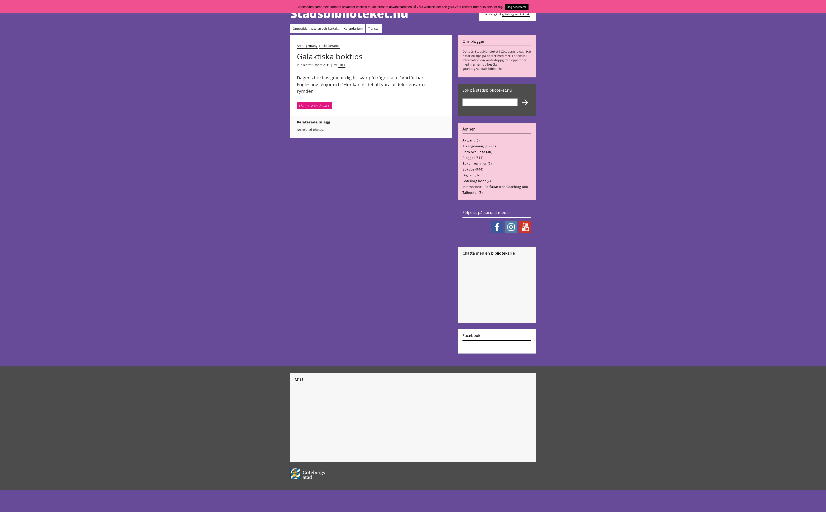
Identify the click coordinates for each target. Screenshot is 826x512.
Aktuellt (468, 140)
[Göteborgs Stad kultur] (318, 474)
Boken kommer (474, 163)
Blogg (466, 157)
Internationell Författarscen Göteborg (491, 187)
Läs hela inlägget (314, 106)
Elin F (341, 65)
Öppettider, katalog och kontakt (316, 28)
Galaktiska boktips (329, 56)
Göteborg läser (474, 181)
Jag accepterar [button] (516, 7)
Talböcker (470, 192)
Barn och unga (473, 152)
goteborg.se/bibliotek (516, 14)
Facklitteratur (329, 46)
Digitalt (468, 175)
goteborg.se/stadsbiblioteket (483, 69)
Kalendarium (353, 28)
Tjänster (374, 28)
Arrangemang (307, 46)
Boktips (468, 169)
